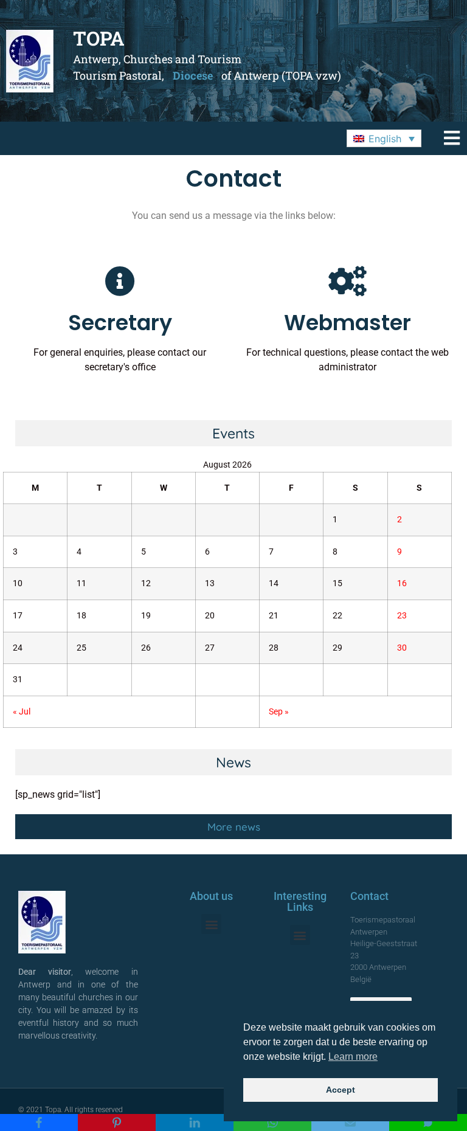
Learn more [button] (353, 1056)
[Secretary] (120, 281)
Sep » (279, 712)
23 (402, 615)
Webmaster (347, 322)
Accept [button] (340, 1090)
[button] (384, 139)
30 (402, 648)
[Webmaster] (347, 281)
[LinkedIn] (195, 1122)
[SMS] (428, 1122)
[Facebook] (39, 1122)
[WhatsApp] (272, 1122)
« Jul (21, 712)
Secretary (120, 322)
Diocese (193, 75)
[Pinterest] (117, 1122)
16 (402, 583)
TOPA (99, 38)
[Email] (350, 1122)
